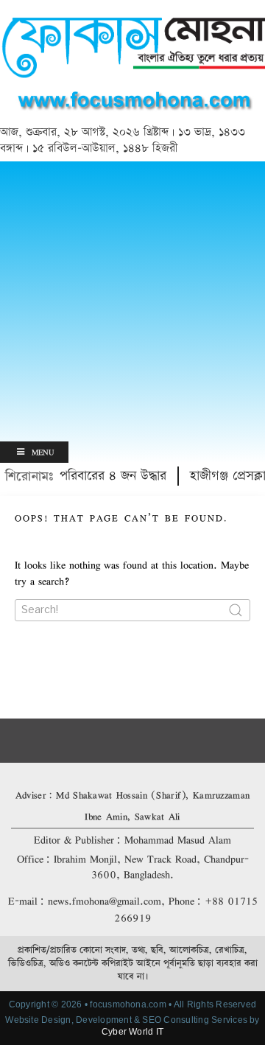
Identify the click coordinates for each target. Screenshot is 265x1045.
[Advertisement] (132, 301)
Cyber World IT (132, 1032)
